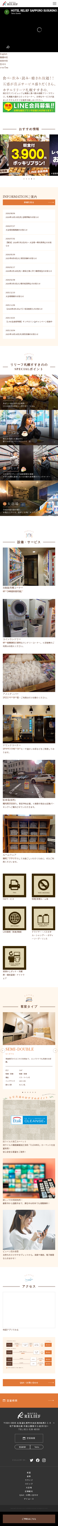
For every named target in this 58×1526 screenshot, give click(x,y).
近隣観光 (29, 1491)
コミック (29, 1483)
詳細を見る (29, 202)
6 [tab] (35, 1092)
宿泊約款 (22, 1447)
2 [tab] (26, 178)
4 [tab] (31, 178)
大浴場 (29, 1487)
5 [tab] (32, 1092)
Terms (36, 1447)
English (3, 53)
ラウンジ (29, 1480)
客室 (29, 1472)
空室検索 (31, 1438)
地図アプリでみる (11, 1329)
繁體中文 (4, 57)
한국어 (3, 64)
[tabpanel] (29, 155)
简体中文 (4, 60)
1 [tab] (22, 1092)
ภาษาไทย (4, 67)
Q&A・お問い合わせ (29, 1382)
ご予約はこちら (29, 1518)
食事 (29, 1476)
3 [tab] (27, 1092)
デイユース (29, 1499)
